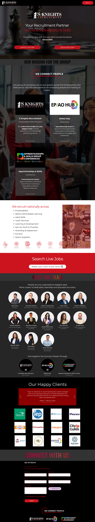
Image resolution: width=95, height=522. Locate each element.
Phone (26, 479)
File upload (51, 485)
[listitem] (15, 299)
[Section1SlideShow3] (45, 402)
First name (27, 472)
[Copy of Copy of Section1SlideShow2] (48, 402)
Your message (27, 485)
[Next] (74, 396)
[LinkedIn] (30, 138)
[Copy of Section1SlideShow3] (47, 402)
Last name (51, 472)
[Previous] (20, 396)
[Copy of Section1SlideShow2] (46, 402)
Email (50, 479)
